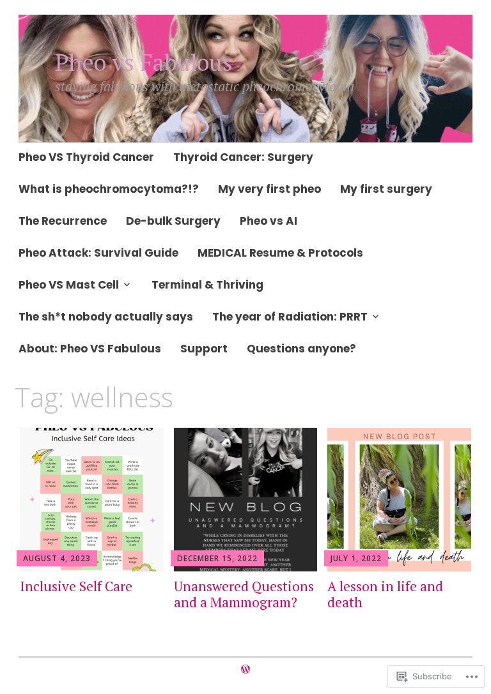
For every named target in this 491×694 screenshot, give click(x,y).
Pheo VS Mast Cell (69, 284)
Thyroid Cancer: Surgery (243, 157)
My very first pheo (269, 189)
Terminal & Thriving (207, 284)
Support (204, 348)
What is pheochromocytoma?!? (109, 189)
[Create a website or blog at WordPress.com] (245, 669)
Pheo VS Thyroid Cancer (86, 157)
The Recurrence (63, 221)
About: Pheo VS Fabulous (90, 348)
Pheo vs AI (268, 221)
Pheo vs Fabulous (144, 62)
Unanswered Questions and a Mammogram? (244, 594)
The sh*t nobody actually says (106, 316)
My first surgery (386, 189)
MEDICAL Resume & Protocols (280, 252)
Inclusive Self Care (76, 586)
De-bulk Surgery (173, 221)
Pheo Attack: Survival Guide (98, 252)
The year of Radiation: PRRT (290, 316)
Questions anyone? (301, 348)
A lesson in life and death (385, 594)
